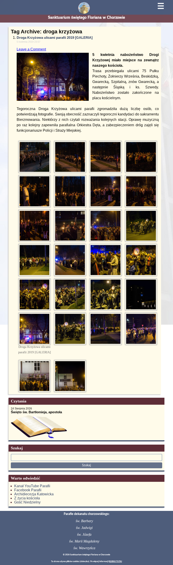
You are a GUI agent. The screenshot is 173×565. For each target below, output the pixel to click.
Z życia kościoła (27, 498)
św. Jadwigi (84, 528)
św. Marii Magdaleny (84, 541)
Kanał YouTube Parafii (32, 486)
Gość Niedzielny (27, 502)
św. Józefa (84, 534)
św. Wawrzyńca (84, 548)
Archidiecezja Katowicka (34, 494)
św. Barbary (84, 521)
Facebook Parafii (27, 490)
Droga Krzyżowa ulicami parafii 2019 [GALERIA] (55, 37)
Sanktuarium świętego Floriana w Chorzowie (86, 17)
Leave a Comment (31, 49)
